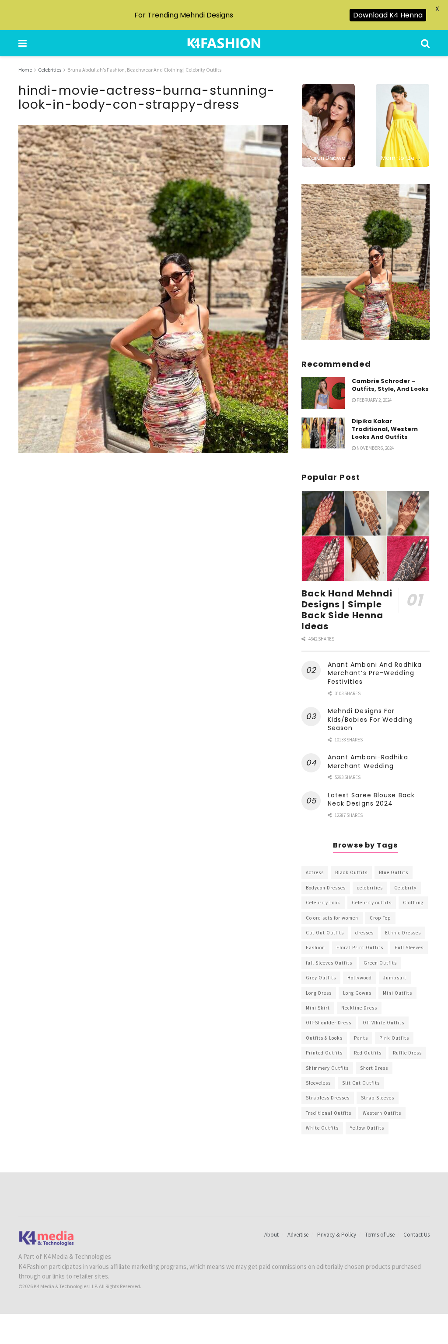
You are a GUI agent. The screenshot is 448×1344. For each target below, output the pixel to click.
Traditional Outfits (328, 1113)
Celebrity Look (323, 902)
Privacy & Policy (336, 1234)
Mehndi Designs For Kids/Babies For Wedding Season (370, 719)
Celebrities (49, 69)
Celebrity (405, 888)
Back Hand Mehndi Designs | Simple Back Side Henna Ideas (347, 609)
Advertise (297, 1234)
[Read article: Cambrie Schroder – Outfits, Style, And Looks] (323, 393)
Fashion (315, 947)
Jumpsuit (394, 978)
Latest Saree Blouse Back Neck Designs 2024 (371, 799)
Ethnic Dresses (403, 933)
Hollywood (359, 978)
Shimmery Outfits (327, 1068)
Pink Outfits (394, 1038)
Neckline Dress (359, 1008)
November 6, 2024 (375, 448)
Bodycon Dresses (326, 888)
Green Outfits (380, 963)
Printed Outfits (324, 1053)
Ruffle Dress (407, 1053)
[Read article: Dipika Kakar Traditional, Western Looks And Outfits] (323, 433)
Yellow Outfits (367, 1128)
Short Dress (374, 1068)
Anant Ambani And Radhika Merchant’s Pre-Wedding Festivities (375, 673)
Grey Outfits (321, 978)
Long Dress (319, 993)
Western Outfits (382, 1113)
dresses (364, 933)
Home (25, 69)
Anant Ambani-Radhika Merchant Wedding (368, 761)
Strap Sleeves (377, 1098)
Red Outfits (368, 1053)
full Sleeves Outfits (329, 963)
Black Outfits (351, 872)
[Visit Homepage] (224, 43)
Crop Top (380, 918)
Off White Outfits (383, 1023)
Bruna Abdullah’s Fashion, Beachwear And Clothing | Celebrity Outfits (144, 69)
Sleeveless (318, 1083)
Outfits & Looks (324, 1038)
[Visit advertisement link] (365, 262)
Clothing (413, 902)
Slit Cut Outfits (361, 1083)
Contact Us (416, 1234)
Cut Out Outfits (325, 933)
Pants (361, 1038)
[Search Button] (425, 43)
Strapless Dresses (328, 1098)
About (271, 1234)
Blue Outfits (393, 872)
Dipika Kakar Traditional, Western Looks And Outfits (385, 429)
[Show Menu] (22, 43)
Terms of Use (380, 1234)
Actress (315, 872)
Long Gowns (357, 993)
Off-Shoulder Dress (328, 1023)
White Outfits (322, 1128)
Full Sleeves (409, 947)
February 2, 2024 (374, 400)
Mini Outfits (397, 993)
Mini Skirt (318, 1008)
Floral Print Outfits (359, 947)
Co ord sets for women (332, 918)
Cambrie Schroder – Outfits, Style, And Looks (390, 385)
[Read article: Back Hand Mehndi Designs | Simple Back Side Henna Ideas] (365, 536)
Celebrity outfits (372, 902)
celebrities (370, 888)
